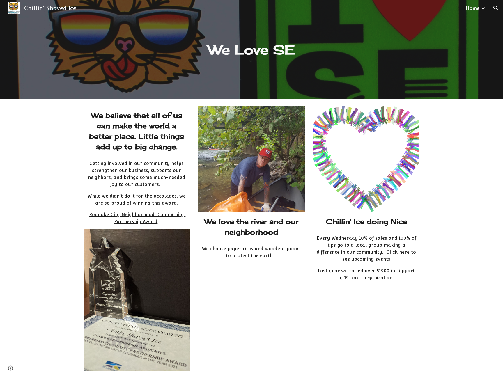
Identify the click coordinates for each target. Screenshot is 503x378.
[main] (251, 49)
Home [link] (472, 8)
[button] (496, 8)
